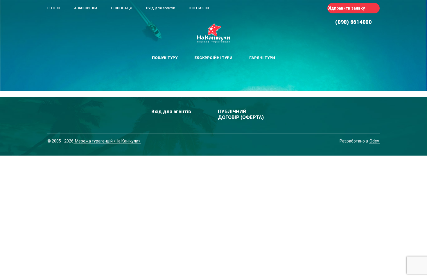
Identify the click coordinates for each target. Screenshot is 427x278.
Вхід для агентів (160, 8)
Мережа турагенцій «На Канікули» (107, 141)
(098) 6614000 (353, 22)
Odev (374, 141)
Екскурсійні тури (213, 58)
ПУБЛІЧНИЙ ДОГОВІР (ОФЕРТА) (241, 114)
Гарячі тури (262, 58)
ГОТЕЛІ (53, 8)
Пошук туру (164, 58)
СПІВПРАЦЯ (121, 8)
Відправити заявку (346, 8)
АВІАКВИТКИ (85, 8)
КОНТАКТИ (199, 8)
